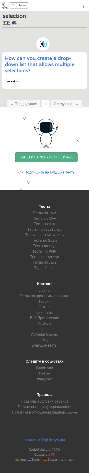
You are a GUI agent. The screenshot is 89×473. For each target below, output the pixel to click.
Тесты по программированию (45, 296)
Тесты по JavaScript (44, 229)
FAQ (44, 340)
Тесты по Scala (44, 240)
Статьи (44, 307)
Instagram (44, 379)
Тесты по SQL (44, 246)
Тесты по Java (45, 213)
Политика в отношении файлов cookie (44, 412)
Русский (59, 440)
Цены (44, 329)
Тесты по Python (44, 257)
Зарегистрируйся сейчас (46, 157)
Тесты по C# (44, 224)
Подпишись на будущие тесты (49, 172)
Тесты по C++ (44, 218)
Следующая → (66, 104)
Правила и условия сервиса (44, 401)
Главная (44, 290)
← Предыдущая (23, 104)
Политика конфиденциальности (44, 407)
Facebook (44, 368)
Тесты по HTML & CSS (44, 235)
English (46, 440)
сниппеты (45, 312)
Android (44, 323)
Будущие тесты (45, 345)
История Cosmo (44, 334)
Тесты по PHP (44, 251)
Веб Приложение (44, 318)
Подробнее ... (45, 268)
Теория (44, 301)
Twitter (44, 373)
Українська (32, 440)
